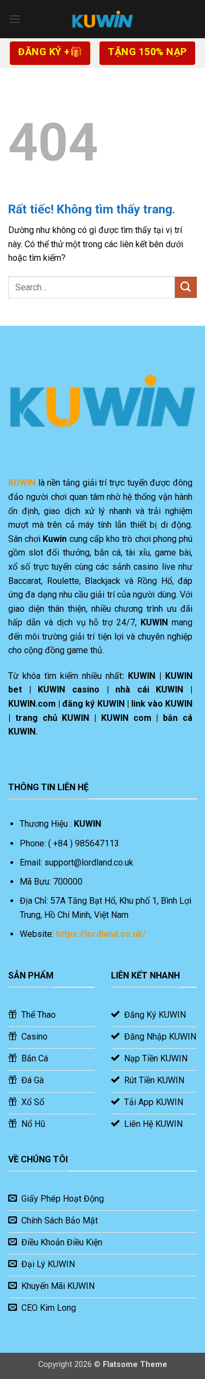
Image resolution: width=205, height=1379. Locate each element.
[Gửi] (186, 287)
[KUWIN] (102, 19)
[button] (14, 18)
